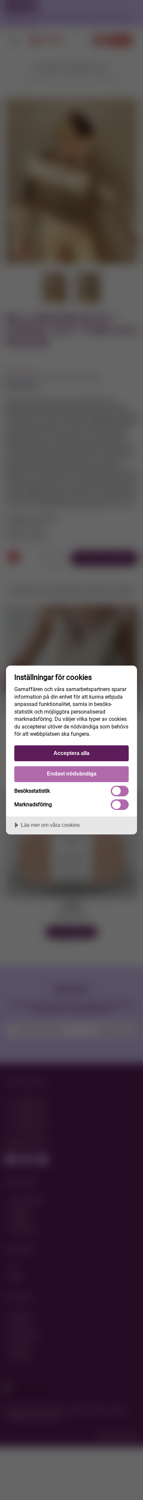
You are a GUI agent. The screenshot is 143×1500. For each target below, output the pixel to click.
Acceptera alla (71, 753)
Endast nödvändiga (71, 773)
